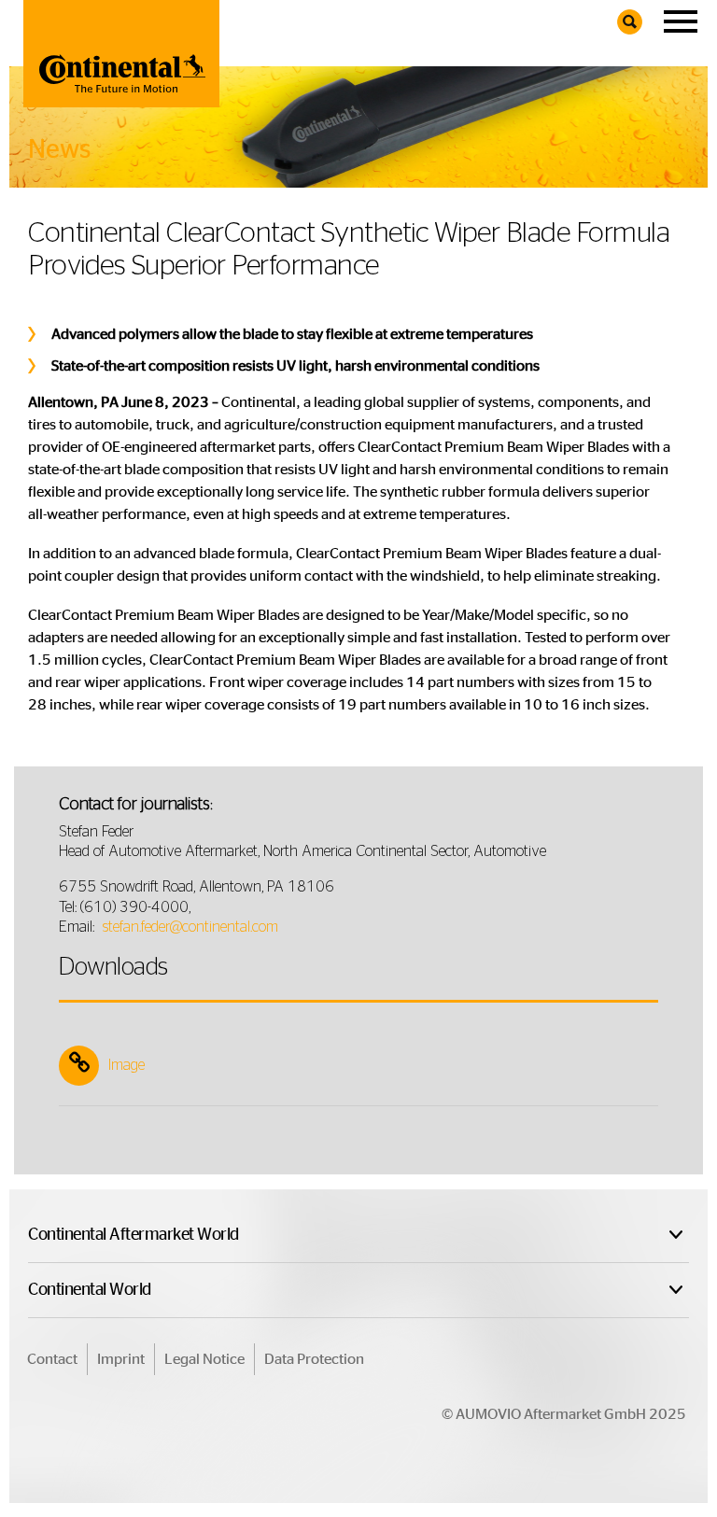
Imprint (121, 1359)
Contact (52, 1359)
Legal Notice (204, 1359)
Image (126, 1065)
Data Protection (314, 1359)
